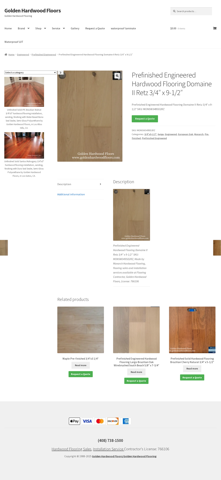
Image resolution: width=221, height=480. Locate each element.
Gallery (75, 28)
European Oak (185, 134)
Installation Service (108, 449)
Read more (80, 365)
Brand (21, 28)
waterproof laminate (123, 28)
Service (56, 28)
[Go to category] (61, 73)
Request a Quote (95, 28)
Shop (38, 28)
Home (8, 28)
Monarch (199, 134)
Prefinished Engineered (44, 54)
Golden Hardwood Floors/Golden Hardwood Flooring (124, 456)
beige (161, 134)
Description (64, 184)
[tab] (80, 184)
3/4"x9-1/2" (150, 134)
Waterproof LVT (13, 41)
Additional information (71, 194)
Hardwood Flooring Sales (71, 449)
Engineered (23, 54)
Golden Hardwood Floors (32, 10)
